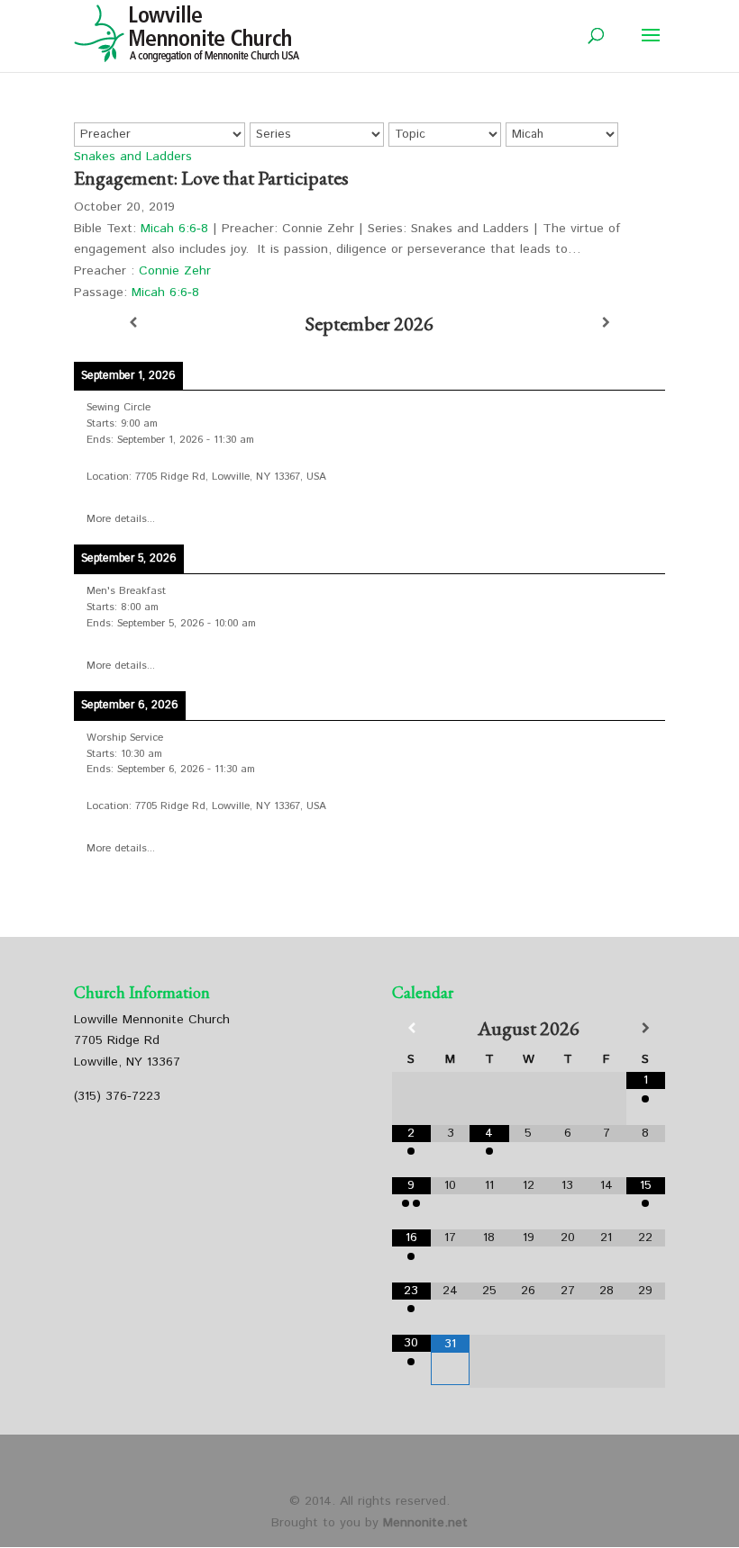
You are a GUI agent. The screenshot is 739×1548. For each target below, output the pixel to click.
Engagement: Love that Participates (211, 178)
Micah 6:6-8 (174, 229)
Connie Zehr (175, 271)
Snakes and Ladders (133, 157)
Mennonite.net (425, 1523)
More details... (121, 518)
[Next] (606, 323)
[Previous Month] (411, 1029)
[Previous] (133, 323)
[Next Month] (645, 1029)
